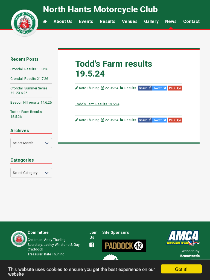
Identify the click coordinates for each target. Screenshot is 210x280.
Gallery (151, 21)
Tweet (157, 88)
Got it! (181, 269)
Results (107, 21)
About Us (63, 21)
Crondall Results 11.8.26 (29, 69)
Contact (191, 21)
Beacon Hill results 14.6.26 (31, 102)
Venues (130, 21)
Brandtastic (190, 255)
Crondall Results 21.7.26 (29, 79)
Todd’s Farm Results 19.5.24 (97, 104)
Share (143, 88)
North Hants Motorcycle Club (24, 23)
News (171, 21)
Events (86, 21)
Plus (172, 88)
